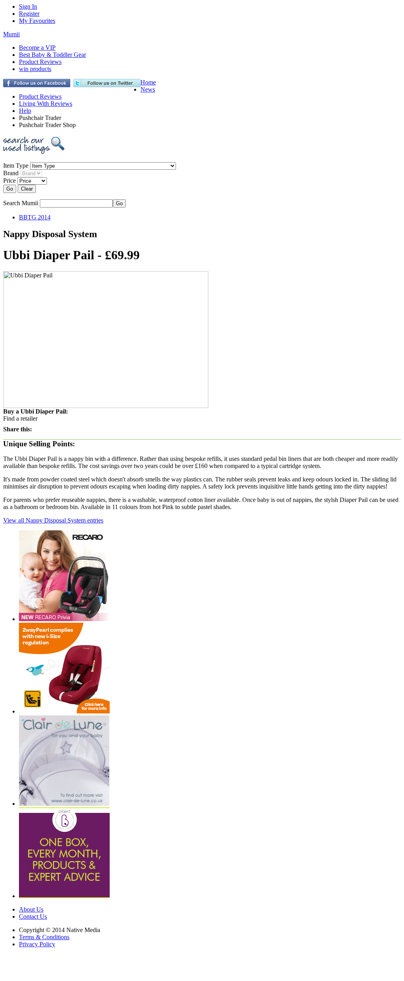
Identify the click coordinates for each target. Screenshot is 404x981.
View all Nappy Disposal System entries (53, 520)
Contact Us (33, 916)
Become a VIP (37, 47)
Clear (27, 189)
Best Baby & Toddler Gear (52, 54)
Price (9, 180)
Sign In (28, 6)
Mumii (11, 34)
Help (25, 110)
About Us (31, 909)
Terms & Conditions (44, 937)
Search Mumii (20, 203)
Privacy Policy (37, 944)
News (147, 89)
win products (35, 69)
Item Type (15, 165)
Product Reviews (40, 61)
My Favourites (37, 20)
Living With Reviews (45, 103)
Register (29, 13)
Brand (11, 173)
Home (148, 82)
